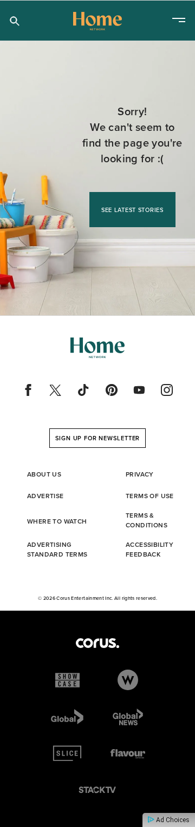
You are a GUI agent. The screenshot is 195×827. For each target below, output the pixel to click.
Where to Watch (57, 521)
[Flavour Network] (127, 753)
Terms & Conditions (146, 520)
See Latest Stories (132, 210)
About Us (44, 474)
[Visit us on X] (56, 390)
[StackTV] (97, 790)
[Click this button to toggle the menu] (178, 21)
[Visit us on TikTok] (83, 390)
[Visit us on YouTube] (139, 390)
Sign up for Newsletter (97, 438)
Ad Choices (172, 820)
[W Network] (128, 680)
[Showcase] (67, 680)
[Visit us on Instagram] (167, 390)
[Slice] (67, 753)
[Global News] (128, 716)
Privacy (140, 474)
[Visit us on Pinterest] (112, 390)
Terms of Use (150, 496)
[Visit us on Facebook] (28, 390)
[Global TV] (67, 716)
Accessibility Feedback (149, 549)
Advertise (45, 496)
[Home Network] (97, 21)
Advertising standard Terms (57, 549)
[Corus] (97, 643)
